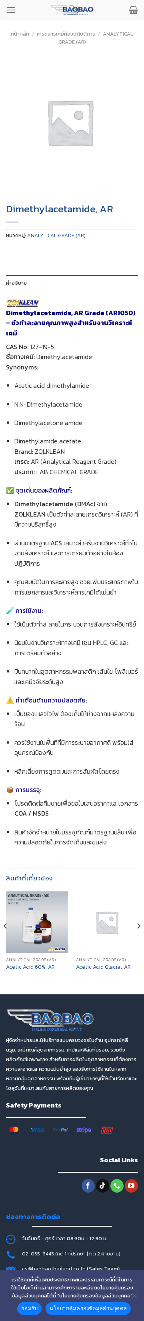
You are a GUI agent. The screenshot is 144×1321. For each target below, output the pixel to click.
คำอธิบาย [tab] (16, 283)
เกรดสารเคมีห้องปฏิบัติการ (66, 34)
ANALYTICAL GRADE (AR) (56, 235)
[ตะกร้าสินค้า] (133, 10)
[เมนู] (11, 10)
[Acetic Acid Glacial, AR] (107, 922)
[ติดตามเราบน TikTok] (102, 1186)
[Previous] (6, 942)
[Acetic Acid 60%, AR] (37, 922)
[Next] (138, 942)
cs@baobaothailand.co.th (54, 1269)
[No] (134, 1297)
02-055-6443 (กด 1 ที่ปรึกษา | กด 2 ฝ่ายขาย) (71, 1253)
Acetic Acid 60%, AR (30, 967)
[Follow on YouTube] (131, 1186)
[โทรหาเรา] (117, 1186)
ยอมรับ (29, 1308)
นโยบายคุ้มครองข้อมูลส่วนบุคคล (88, 1308)
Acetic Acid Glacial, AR (103, 967)
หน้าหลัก (20, 34)
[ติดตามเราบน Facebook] (88, 1186)
